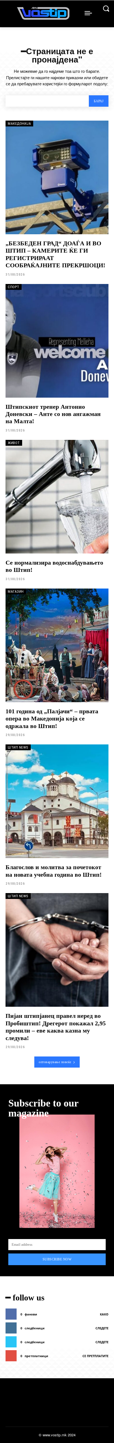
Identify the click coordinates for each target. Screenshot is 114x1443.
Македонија (19, 123)
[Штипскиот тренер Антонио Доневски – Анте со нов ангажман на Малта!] (57, 341)
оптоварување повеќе (55, 1062)
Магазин (16, 591)
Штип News (18, 747)
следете (101, 1328)
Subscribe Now (57, 1259)
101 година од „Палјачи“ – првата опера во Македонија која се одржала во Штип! (52, 718)
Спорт (13, 287)
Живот (14, 443)
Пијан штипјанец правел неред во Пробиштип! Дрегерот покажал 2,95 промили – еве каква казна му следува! (56, 1026)
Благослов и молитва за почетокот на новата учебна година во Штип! (54, 871)
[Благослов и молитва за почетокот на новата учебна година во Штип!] (57, 801)
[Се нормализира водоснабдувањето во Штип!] (57, 497)
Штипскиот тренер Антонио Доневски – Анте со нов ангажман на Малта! (53, 414)
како (104, 1314)
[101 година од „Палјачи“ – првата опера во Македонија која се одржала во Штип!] (57, 645)
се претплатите (95, 1356)
